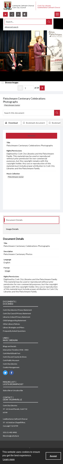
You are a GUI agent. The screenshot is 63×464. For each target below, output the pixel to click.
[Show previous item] (20, 87)
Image (7, 271)
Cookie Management (11, 367)
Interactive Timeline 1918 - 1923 (15, 350)
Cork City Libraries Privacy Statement (17, 310)
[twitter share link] (5, 372)
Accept (53, 456)
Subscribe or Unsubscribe (13, 390)
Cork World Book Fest (11, 353)
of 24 (36, 88)
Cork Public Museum (11, 360)
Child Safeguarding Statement (14, 320)
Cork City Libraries (10, 364)
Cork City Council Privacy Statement (17, 313)
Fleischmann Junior (12, 105)
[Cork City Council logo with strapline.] (31, 5)
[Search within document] (57, 113)
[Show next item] (42, 87)
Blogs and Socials (9, 346)
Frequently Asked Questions (14, 331)
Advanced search (11, 27)
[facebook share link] (11, 372)
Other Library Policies (11, 324)
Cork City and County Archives (15, 357)
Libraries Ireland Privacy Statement (16, 317)
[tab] (31, 135)
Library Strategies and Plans (13, 327)
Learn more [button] (9, 459)
